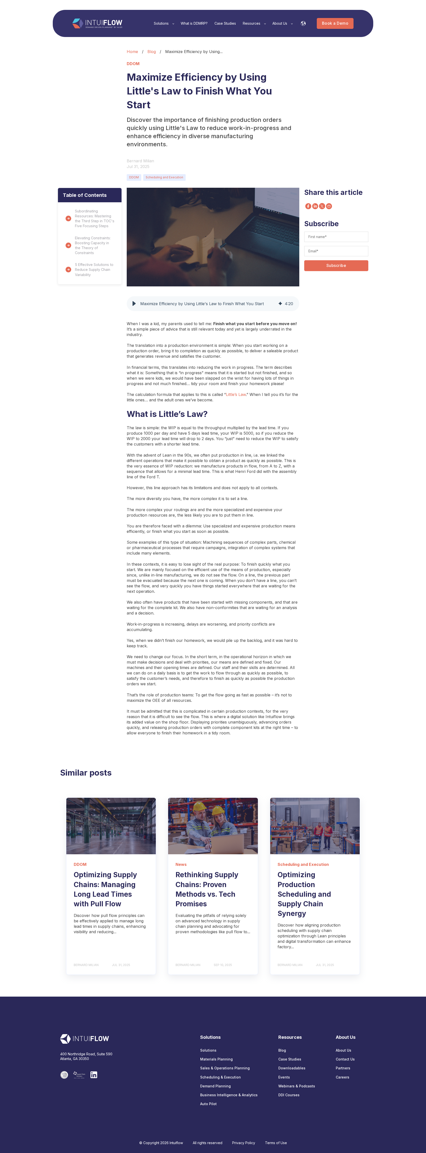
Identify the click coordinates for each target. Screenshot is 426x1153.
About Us (343, 1050)
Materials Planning (216, 1059)
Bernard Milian (140, 160)
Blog (151, 51)
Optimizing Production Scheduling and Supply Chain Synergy (304, 894)
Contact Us (345, 1059)
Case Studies (289, 1059)
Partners (343, 1068)
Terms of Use (276, 1143)
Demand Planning (215, 1086)
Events (284, 1077)
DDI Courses (289, 1095)
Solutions (208, 1050)
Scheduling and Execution (164, 177)
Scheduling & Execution (220, 1077)
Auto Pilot (208, 1104)
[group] (213, 303)
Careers (342, 1077)
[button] (134, 304)
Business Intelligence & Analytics (229, 1095)
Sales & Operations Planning (225, 1068)
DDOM (134, 177)
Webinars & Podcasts (296, 1086)
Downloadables (291, 1068)
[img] (280, 304)
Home (132, 51)
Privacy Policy (243, 1143)
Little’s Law (236, 394)
